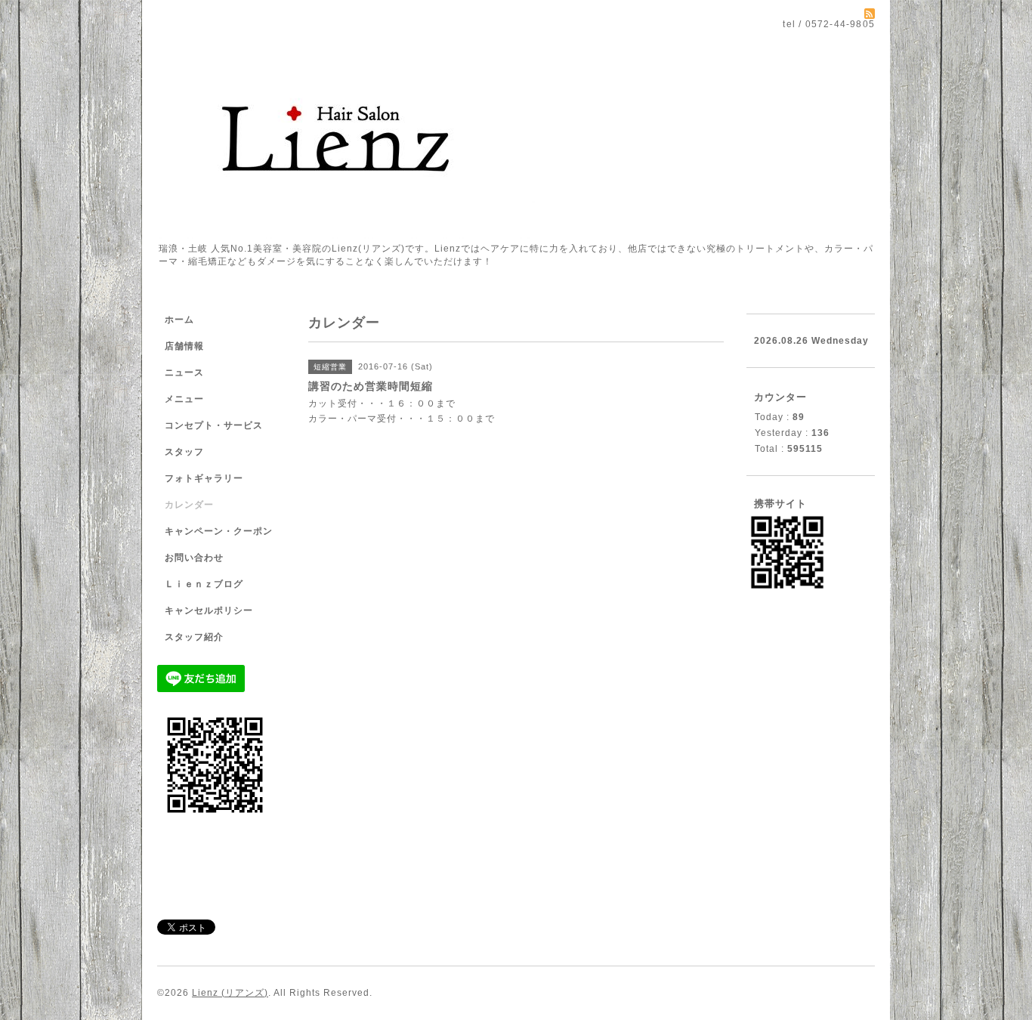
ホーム (179, 319)
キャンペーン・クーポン (219, 531)
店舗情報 (184, 346)
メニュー (184, 399)
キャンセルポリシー (209, 610)
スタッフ (184, 452)
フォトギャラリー (204, 478)
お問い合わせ (194, 557)
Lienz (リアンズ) (230, 993)
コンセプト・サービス (214, 425)
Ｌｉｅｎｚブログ (204, 584)
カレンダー (189, 504)
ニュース (184, 372)
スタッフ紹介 (194, 637)
